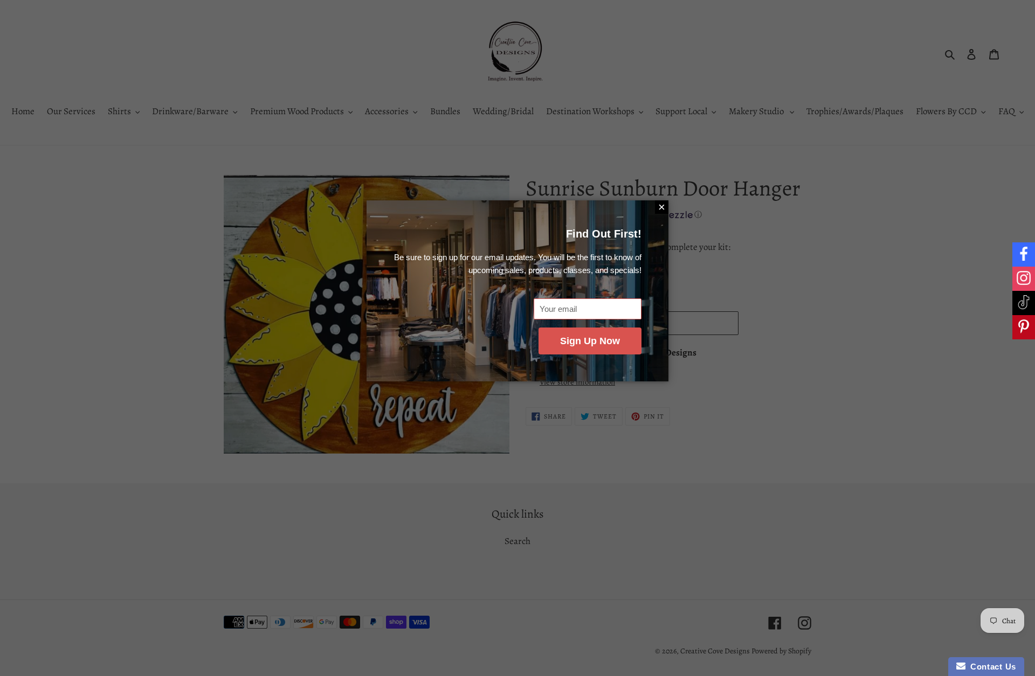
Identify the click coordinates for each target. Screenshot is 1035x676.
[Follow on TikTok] (1023, 303)
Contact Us (990, 666)
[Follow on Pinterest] (1023, 327)
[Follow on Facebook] (1023, 254)
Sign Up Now (590, 341)
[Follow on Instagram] (1023, 279)
